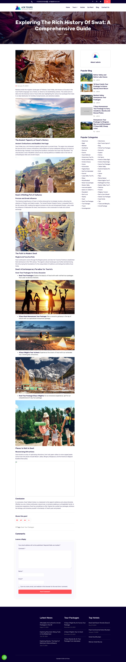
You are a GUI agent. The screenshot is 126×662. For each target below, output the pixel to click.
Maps (99, 176)
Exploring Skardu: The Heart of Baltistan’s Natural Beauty (50, 642)
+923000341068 (41, 1)
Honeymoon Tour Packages (89, 157)
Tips (99, 201)
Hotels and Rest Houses (88, 159)
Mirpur (83, 178)
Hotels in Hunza (86, 162)
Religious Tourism (103, 192)
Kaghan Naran (86, 169)
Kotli (99, 171)
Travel (83, 206)
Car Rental (85, 148)
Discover (84, 150)
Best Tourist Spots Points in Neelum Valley (110, 143)
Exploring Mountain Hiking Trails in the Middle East (50, 633)
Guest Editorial (86, 155)
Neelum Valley (86, 185)
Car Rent (90, 7)
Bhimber (84, 145)
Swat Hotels (101, 199)
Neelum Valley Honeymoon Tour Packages (99, 97)
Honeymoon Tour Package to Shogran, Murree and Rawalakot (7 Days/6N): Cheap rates (101, 124)
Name (20, 571)
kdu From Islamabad (87, 171)
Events (84, 152)
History (100, 155)
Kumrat (84, 173)
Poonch (100, 190)
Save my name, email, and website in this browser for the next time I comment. (44, 586)
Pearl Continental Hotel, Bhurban (99, 630)
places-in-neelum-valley (89, 190)
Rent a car (85, 194)
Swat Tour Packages (26, 275)
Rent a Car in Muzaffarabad (105, 194)
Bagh (83, 143)
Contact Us (105, 7)
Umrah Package (102, 206)
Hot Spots (101, 157)
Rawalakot (85, 192)
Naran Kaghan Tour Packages (106, 180)
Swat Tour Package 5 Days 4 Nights (31, 396)
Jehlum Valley (102, 166)
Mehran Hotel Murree (95, 642)
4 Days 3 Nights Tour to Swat (29, 352)
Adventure (85, 141)
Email (20, 579)
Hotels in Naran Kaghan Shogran (107, 162)
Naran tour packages (88, 183)
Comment (21, 548)
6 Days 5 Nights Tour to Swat (73, 632)
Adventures (101, 141)
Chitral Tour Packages (104, 148)
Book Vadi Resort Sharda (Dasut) (99, 623)
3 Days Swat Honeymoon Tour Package (32, 316)
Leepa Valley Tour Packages (89, 176)
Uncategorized (86, 208)
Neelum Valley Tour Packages (106, 185)
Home (68, 7)
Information (85, 166)
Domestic (101, 150)
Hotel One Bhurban (95, 637)
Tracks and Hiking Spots (104, 203)
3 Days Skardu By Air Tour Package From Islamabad (72, 640)
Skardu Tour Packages (104, 196)
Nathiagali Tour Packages (105, 183)
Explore (100, 152)
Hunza (84, 164)
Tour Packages (86, 203)
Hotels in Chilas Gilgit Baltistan (106, 159)
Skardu (84, 196)
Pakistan (100, 187)
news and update (87, 187)
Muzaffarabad (86, 180)
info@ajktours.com (54, 1)
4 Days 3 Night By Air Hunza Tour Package (75, 624)
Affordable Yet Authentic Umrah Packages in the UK (50, 624)
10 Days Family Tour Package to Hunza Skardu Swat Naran (100, 86)
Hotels (82, 7)
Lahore (100, 173)
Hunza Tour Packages (104, 164)
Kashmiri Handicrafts (104, 169)
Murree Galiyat (102, 178)
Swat (83, 199)
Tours (74, 7)
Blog (97, 7)
